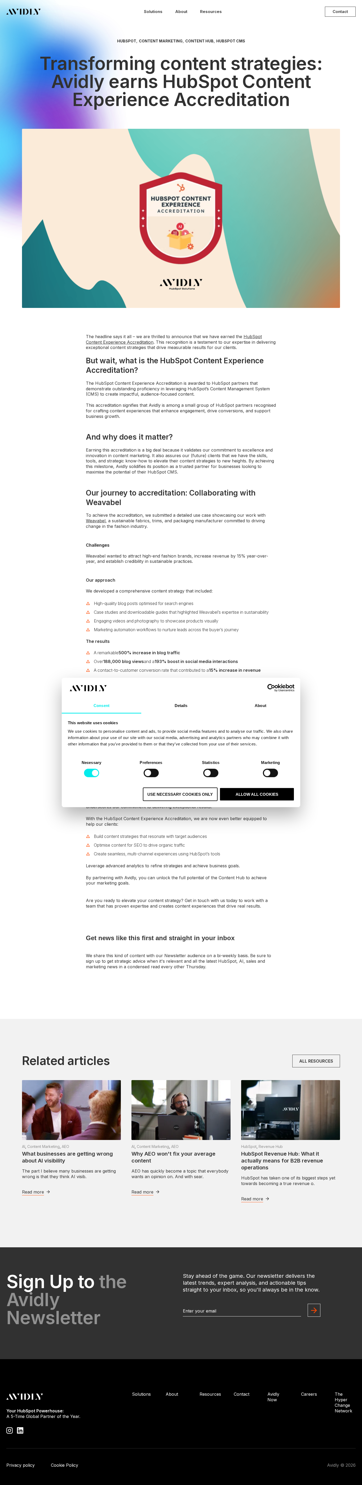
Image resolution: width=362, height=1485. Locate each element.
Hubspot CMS (230, 41)
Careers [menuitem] (309, 1394)
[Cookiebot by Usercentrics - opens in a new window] (271, 688)
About (181, 11)
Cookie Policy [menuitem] (64, 1465)
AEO (65, 1146)
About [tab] (260, 705)
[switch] (151, 773)
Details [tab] (181, 705)
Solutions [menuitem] (141, 1394)
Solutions (153, 11)
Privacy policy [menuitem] (20, 1465)
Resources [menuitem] (210, 1394)
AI (23, 1146)
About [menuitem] (172, 1394)
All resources (316, 1061)
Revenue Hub (271, 1146)
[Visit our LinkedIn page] (20, 1430)
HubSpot (126, 41)
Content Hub (199, 41)
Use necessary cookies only (180, 794)
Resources (211, 11)
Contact (340, 11)
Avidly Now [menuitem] (273, 1396)
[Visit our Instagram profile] (9, 1430)
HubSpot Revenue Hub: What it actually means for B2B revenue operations (282, 1161)
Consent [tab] (101, 705)
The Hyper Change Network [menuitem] (343, 1402)
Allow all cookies (257, 794)
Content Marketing (161, 41)
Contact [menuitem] (241, 1394)
